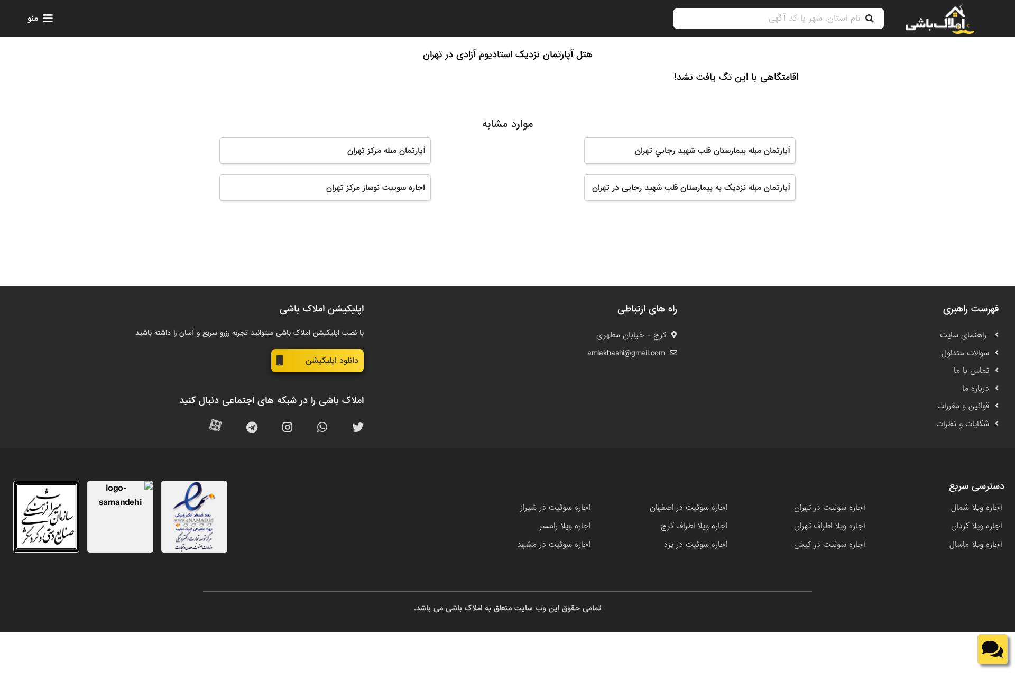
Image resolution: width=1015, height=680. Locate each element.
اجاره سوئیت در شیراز (555, 507)
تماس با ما (971, 370)
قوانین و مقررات (963, 406)
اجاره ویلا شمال (976, 507)
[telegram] (251, 428)
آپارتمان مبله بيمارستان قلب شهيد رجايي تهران (712, 150)
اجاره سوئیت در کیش (829, 544)
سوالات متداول (965, 353)
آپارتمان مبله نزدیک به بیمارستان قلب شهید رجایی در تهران (691, 187)
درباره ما (975, 388)
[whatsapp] (322, 428)
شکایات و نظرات (962, 424)
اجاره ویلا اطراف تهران (829, 526)
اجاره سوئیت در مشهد (553, 544)
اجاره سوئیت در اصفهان (688, 507)
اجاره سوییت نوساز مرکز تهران (375, 187)
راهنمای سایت (964, 335)
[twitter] (358, 428)
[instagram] (287, 428)
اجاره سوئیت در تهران (829, 507)
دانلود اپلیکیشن (332, 360)
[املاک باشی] (940, 18)
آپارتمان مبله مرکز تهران (386, 150)
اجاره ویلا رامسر (564, 526)
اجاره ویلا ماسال (975, 544)
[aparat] (215, 428)
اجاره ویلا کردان (976, 526)
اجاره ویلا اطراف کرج (694, 526)
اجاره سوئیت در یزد (695, 544)
